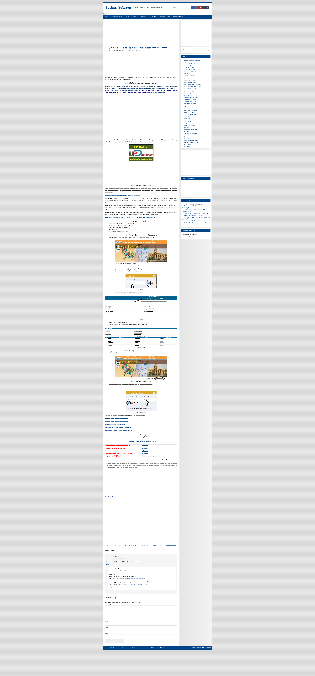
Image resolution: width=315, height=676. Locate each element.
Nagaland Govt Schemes (190, 103)
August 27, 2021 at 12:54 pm (121, 570)
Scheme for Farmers (189, 122)
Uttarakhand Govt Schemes (191, 140)
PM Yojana (186, 108)
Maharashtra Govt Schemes (191, 97)
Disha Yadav (118, 50)
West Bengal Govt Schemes (191, 142)
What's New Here (136, 50)
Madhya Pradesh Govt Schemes (192, 95)
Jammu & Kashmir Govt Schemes (192, 86)
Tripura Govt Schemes (189, 135)
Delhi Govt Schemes (189, 75)
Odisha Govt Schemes (189, 105)
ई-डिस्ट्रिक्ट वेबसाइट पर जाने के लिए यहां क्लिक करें (116, 418)
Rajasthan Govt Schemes (190, 114)
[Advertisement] (141, 33)
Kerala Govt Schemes (189, 93)
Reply (107, 564)
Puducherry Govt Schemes (190, 110)
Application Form (188, 62)
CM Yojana (186, 73)
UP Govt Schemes (188, 138)
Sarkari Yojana (187, 118)
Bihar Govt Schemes (189, 67)
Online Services (127, 50)
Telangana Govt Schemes (190, 133)
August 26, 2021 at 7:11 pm (118, 558)
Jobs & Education (188, 90)
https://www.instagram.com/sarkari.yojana (135, 584)
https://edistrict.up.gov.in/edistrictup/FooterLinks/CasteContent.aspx (127, 578)
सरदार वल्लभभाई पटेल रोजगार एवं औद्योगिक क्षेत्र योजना (196, 221)
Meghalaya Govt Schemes (190, 101)
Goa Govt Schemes (189, 77)
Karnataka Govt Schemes (190, 92)
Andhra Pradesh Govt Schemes (192, 60)
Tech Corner (187, 131)
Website (107, 633)
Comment (108, 604)
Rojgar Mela (153, 16)
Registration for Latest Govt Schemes (137, 647)
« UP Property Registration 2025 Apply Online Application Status (121, 545)
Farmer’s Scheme (165, 16)
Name (107, 621)
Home (106, 16)
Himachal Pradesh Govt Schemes (192, 84)
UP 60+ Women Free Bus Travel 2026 (193, 204)
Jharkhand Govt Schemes (190, 88)
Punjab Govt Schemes (189, 112)
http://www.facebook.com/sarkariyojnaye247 (140, 581)
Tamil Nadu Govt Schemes (190, 129)
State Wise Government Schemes (117, 647)
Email (107, 627)
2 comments (110, 496)
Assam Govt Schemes (189, 65)
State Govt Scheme (131, 16)
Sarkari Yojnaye (118, 7)
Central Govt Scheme (117, 16)
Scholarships (187, 123)
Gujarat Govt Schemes (189, 80)
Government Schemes (189, 79)
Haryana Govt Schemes (190, 82)
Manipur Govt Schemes (190, 99)
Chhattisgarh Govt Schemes (191, 71)
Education (143, 16)
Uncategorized (187, 136)
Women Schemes (178, 16)
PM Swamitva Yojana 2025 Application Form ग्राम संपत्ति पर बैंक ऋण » (159, 545)
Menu (104, 13)
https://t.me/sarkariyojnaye (134, 582)
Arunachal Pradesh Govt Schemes (192, 64)
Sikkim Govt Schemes (189, 125)
